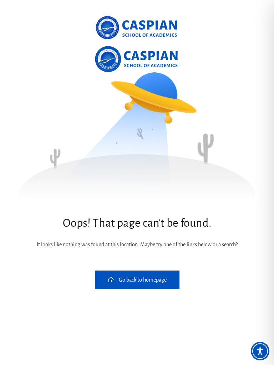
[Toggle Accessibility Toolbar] (260, 351)
